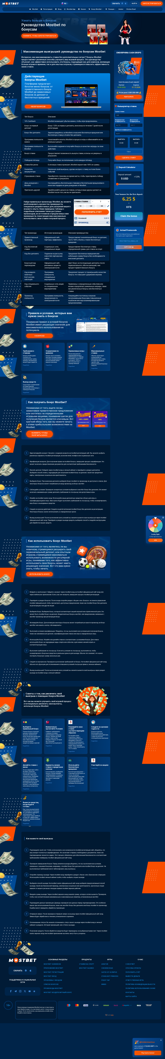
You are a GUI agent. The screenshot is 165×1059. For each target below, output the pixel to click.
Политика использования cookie (140, 988)
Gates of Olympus (109, 972)
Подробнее (26, 365)
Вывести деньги (133, 976)
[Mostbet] (10, 3)
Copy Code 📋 (129, 247)
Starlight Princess (109, 976)
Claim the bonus (129, 216)
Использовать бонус (39, 574)
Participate (129, 97)
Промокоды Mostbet (53, 988)
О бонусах (39, 336)
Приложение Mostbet (53, 968)
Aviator (104, 964)
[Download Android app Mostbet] (122, 3)
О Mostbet (130, 964)
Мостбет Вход (50, 976)
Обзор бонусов (38, 107)
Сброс (129, 151)
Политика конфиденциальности (140, 984)
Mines (103, 984)
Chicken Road (107, 968)
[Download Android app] (26, 970)
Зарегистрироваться (152, 3)
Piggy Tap (105, 980)
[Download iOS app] (30, 970)
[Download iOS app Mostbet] (126, 3)
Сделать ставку (129, 158)
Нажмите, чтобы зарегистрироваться (39, 36)
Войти (134, 3)
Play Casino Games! (147, 1053)
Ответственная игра (135, 980)
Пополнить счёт (133, 972)
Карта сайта (131, 996)
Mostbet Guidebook (52, 964)
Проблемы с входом (53, 980)
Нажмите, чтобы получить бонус (40, 434)
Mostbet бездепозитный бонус (58, 992)
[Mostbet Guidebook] (22, 960)
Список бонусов (51, 984)
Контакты (130, 992)
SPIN (155, 540)
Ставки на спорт (86, 964)
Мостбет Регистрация (54, 972)
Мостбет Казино (86, 968)
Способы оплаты (133, 968)
